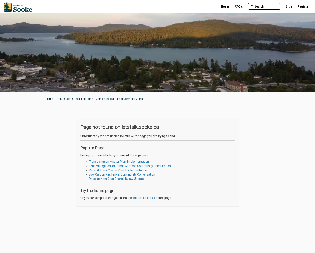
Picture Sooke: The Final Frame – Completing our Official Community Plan (100, 98)
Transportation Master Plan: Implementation (119, 161)
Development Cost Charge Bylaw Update (116, 178)
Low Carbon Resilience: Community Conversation (122, 174)
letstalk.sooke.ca (144, 198)
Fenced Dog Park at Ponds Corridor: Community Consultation (130, 166)
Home (49, 98)
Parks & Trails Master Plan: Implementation (118, 170)
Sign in (290, 6)
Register (303, 6)
